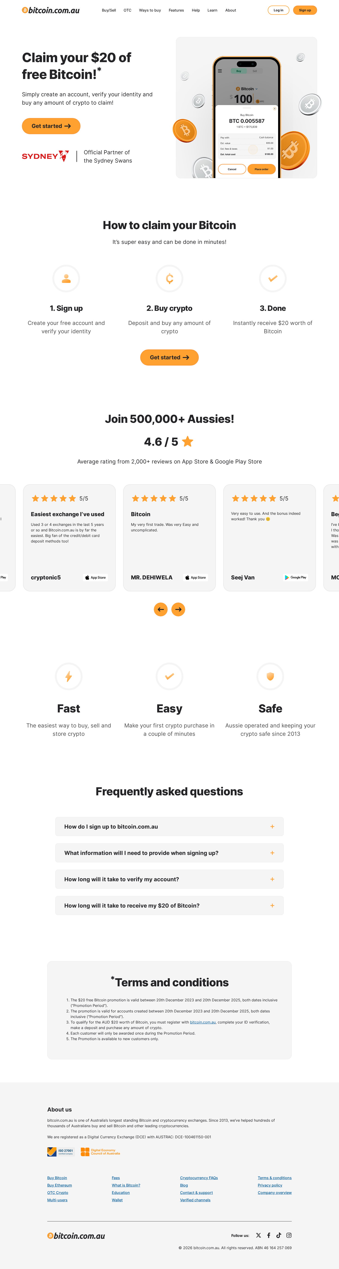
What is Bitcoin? (126, 1185)
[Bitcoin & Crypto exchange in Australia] (51, 10)
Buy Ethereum (59, 1185)
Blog (184, 1185)
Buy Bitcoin (57, 1177)
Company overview (275, 1192)
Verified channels (195, 1200)
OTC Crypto (57, 1192)
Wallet (117, 1200)
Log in (278, 10)
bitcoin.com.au (203, 1022)
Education (121, 1192)
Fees (116, 1177)
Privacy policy (270, 1185)
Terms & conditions (275, 1177)
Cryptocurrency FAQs (199, 1177)
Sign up (305, 10)
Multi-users (57, 1200)
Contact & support (196, 1192)
